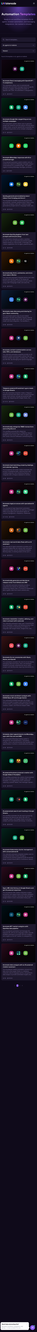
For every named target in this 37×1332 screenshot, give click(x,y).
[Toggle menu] (34, 3)
